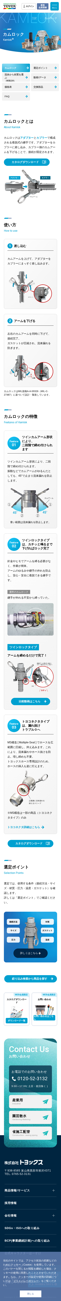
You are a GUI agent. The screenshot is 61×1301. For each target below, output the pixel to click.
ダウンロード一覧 (16, 1020)
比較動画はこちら (29, 701)
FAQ (7, 96)
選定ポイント (41, 68)
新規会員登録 (43, 6)
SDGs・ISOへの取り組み (22, 1228)
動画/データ (40, 77)
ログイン (30, 6)
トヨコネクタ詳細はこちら (23, 827)
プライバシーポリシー (26, 1280)
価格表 (8, 87)
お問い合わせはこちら (44, 1017)
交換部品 (38, 87)
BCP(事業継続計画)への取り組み (27, 1240)
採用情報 (11, 1203)
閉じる (30, 1294)
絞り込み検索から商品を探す (29, 978)
